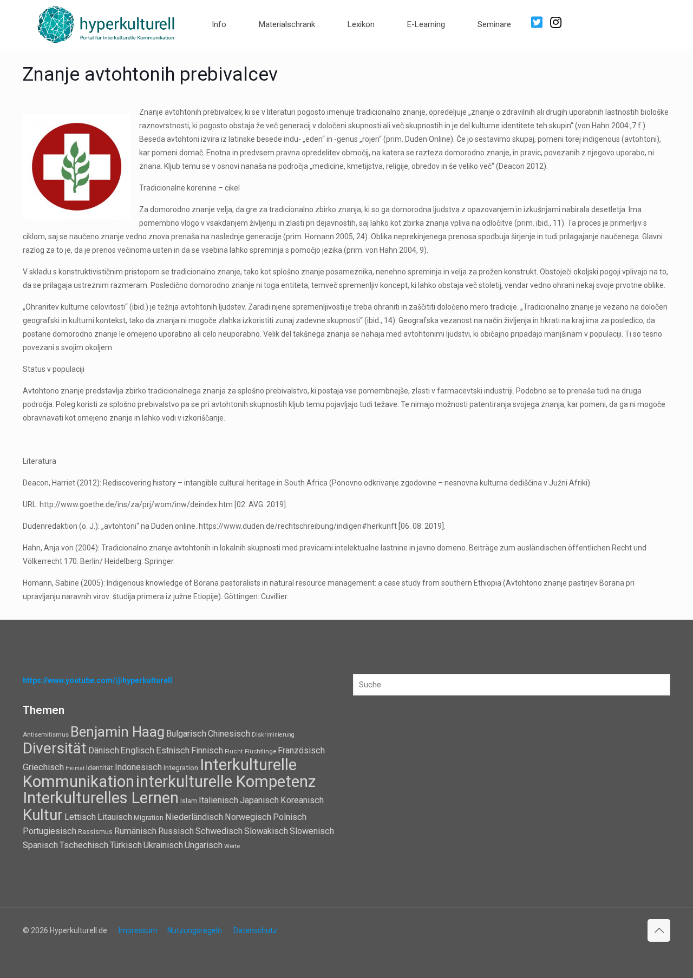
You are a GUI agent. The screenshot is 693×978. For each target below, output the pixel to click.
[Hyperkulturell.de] (106, 23)
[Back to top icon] (659, 930)
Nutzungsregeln (194, 930)
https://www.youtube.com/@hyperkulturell (97, 680)
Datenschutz (255, 930)
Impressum (138, 930)
